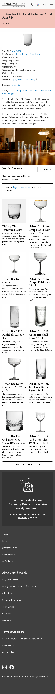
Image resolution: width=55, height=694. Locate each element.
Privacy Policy (8, 645)
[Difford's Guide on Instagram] (5, 667)
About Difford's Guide (14, 572)
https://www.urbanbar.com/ (23, 79)
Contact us (6, 614)
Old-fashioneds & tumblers (27, 54)
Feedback (6, 620)
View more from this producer (27, 464)
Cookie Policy (8, 652)
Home (5, 534)
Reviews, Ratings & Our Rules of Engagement (22, 639)
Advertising (7, 593)
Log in (5, 541)
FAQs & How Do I (10, 579)
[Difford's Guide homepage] (14, 4)
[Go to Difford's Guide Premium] (38, 4)
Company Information (12, 600)
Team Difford (8, 607)
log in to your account (22, 187)
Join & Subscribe (9, 548)
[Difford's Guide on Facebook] (12, 667)
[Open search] (44, 4)
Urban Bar (16, 85)
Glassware (16, 51)
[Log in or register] (31, 4)
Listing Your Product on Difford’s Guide (19, 586)
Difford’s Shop (8, 561)
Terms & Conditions (13, 631)
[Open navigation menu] (51, 4)
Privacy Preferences (11, 554)
